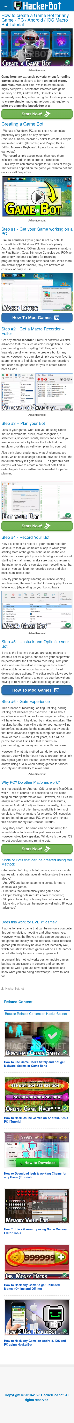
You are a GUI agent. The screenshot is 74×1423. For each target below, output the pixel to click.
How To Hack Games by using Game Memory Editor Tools (35, 1231)
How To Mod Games (32, 317)
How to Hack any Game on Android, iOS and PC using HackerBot (35, 1342)
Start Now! (32, 114)
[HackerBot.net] (37, 5)
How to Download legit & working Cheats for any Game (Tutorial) (35, 1175)
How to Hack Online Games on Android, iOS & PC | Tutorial (36, 1119)
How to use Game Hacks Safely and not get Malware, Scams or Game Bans (34, 1064)
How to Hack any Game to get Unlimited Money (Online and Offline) (32, 1287)
